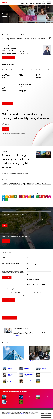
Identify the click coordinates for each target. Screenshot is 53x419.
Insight (31, 3)
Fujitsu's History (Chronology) (10, 375)
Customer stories (44, 381)
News (32, 1)
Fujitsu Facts (10, 368)
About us (28, 1)
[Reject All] (8, 413)
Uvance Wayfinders (38, 3)
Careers (41, 1)
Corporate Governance (11, 401)
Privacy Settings (46, 413)
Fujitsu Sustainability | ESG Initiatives (45, 397)
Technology (43, 3)
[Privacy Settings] (22, 413)
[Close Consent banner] (52, 411)
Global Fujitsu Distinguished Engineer (19, 335)
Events (43, 374)
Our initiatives (32, 360)
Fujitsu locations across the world (29, 375)
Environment (26, 401)
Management (44, 368)
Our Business (27, 368)
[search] (50, 1)
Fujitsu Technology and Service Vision (29, 397)
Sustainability (49, 3)
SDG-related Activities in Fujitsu (28, 381)
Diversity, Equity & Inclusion (12, 381)
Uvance (34, 3)
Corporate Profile (8, 360)
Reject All (46, 415)
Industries (22, 3)
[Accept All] (31, 412)
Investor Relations (36, 1)
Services (27, 3)
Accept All (45, 417)
